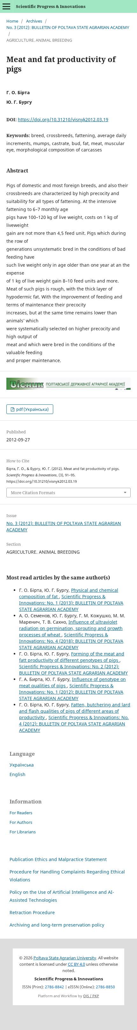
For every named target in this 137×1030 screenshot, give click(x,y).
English (17, 774)
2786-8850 (105, 987)
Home (12, 21)
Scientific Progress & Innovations (50, 6)
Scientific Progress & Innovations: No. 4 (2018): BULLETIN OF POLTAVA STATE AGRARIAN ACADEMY (71, 641)
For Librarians (23, 832)
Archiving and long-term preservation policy (57, 925)
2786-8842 (54, 987)
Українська (22, 765)
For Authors (21, 822)
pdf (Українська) (32, 409)
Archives (34, 21)
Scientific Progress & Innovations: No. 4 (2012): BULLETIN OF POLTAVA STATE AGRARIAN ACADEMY (74, 723)
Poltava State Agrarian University (64, 958)
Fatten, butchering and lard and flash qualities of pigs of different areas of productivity (74, 711)
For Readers (21, 813)
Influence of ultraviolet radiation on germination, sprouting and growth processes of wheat (71, 628)
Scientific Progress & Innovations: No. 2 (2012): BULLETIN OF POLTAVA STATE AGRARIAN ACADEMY (73, 669)
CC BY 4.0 (76, 964)
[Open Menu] (6, 6)
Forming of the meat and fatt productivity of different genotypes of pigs (71, 657)
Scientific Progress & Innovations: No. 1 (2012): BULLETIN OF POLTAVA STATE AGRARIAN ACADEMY (71, 692)
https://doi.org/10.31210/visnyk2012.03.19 (63, 119)
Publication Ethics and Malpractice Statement (58, 859)
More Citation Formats (33, 492)
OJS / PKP (91, 996)
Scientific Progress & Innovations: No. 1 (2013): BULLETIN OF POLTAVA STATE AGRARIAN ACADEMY (71, 602)
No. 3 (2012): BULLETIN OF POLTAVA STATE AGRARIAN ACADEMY (67, 27)
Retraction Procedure (32, 912)
